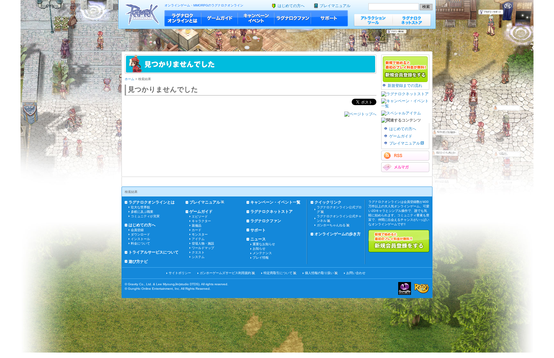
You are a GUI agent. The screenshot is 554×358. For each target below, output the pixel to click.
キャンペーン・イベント (256, 18)
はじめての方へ (291, 6)
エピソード (200, 216)
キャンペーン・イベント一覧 (275, 202)
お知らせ (259, 248)
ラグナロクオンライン (142, 14)
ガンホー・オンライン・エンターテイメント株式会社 (404, 288)
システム (198, 257)
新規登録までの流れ (405, 85)
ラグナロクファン (292, 18)
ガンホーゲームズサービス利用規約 (225, 273)
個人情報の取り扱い (319, 273)
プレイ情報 (261, 257)
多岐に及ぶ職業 (142, 211)
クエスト (198, 252)
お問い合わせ (355, 273)
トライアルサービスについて (154, 252)
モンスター (200, 234)
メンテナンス (262, 253)
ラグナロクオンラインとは (182, 18)
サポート (329, 18)
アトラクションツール (373, 20)
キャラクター (201, 221)
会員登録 (137, 230)
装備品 (196, 225)
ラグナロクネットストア (411, 20)
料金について (140, 243)
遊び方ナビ (138, 261)
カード (196, 230)
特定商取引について (278, 273)
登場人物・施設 (203, 243)
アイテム (198, 239)
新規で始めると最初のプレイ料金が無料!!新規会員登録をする (398, 241)
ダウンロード (140, 234)
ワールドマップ (203, 248)
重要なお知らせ (264, 244)
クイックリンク (328, 202)
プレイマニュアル (335, 6)
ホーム (129, 79)
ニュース (258, 239)
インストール (140, 239)
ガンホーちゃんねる (331, 225)
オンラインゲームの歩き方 (338, 234)
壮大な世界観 (140, 207)
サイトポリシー (180, 273)
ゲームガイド (219, 18)
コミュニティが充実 (145, 216)
